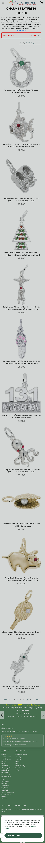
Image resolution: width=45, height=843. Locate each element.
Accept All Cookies (13, 835)
